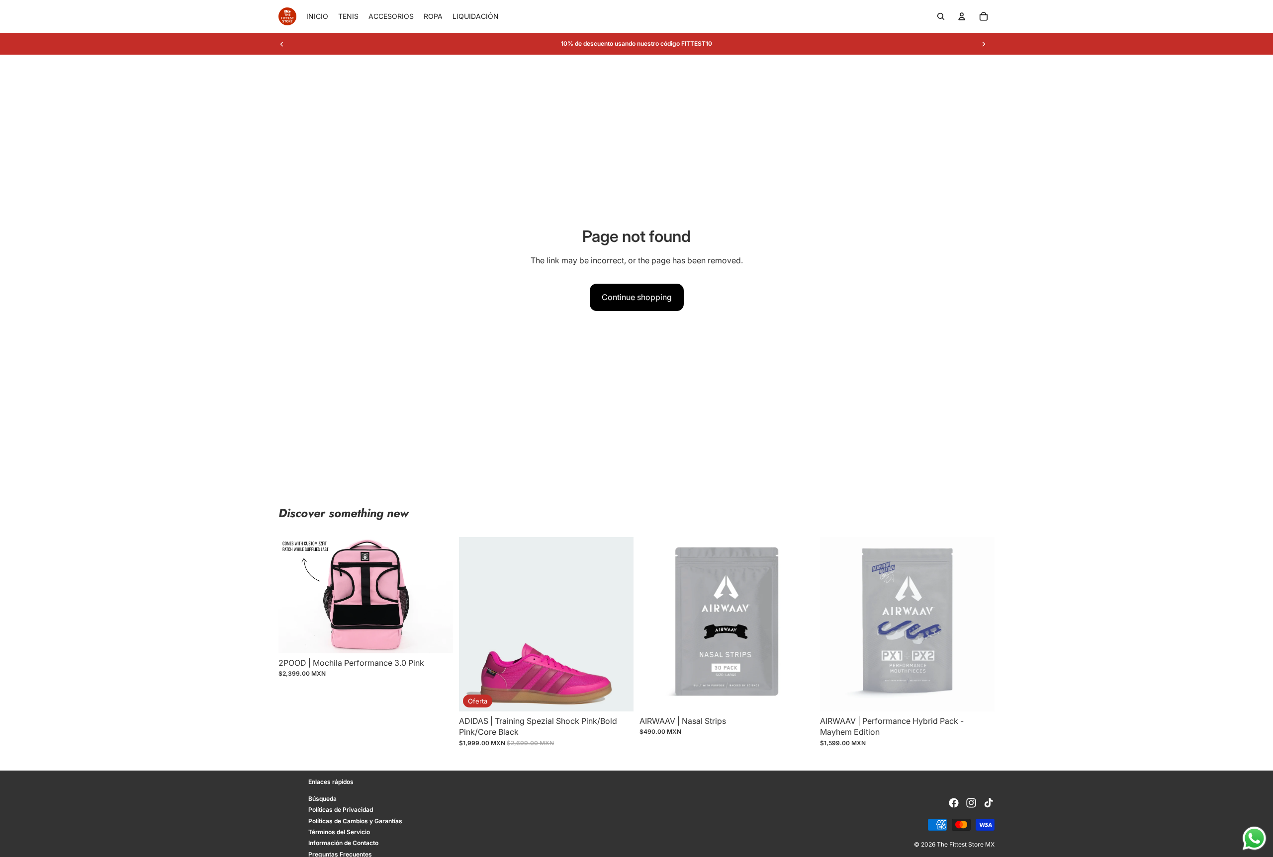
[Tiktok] (989, 803)
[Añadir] (438, 638)
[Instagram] (971, 803)
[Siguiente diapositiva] (984, 44)
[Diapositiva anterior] (282, 44)
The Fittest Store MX (966, 844)
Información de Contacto (343, 843)
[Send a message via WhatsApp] (1254, 838)
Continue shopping (637, 297)
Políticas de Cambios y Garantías (355, 821)
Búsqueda (322, 798)
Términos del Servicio (339, 832)
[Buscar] (941, 16)
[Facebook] (954, 803)
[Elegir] (618, 696)
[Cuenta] (962, 16)
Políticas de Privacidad (340, 809)
